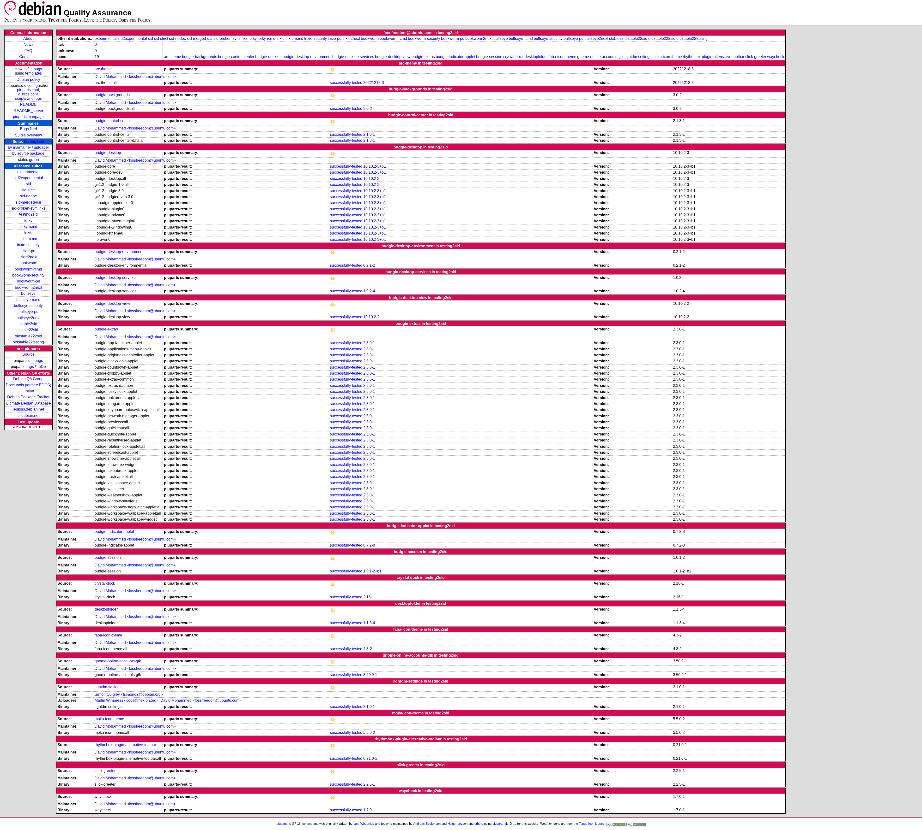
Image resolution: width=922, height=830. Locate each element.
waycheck (775, 57)
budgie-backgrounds (199, 57)
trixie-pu (28, 251)
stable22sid (28, 330)
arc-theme (172, 57)
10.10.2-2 (371, 317)
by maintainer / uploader (28, 147)
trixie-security (28, 245)
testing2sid (34, 142)
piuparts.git (500, 823)
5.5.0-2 (369, 732)
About (28, 38)
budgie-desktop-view (393, 57)
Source (28, 354)
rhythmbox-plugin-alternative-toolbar (713, 57)
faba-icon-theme (562, 57)
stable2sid (28, 324)
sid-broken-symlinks (28, 208)
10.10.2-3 (371, 179)
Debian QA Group (28, 379)
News (28, 44)
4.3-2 (367, 649)
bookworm (28, 263)
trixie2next (28, 257)
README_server (28, 111)
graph (34, 160)
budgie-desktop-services (353, 57)
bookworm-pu (28, 281)
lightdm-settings (638, 57)
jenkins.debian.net (28, 409)
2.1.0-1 (369, 707)
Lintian (28, 391)
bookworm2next (28, 287)
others (478, 823)
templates (33, 73)
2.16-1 (368, 597)
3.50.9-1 (370, 675)
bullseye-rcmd (28, 300)
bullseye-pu (28, 312)
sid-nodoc (28, 196)
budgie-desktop (268, 57)
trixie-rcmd (28, 239)
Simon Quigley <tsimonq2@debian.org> (129, 694)
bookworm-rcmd (28, 269)
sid (28, 184)
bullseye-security (28, 306)
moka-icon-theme (667, 57)
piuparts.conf (28, 90)
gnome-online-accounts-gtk (600, 57)
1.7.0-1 (369, 810)
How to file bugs (28, 69)
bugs (39, 361)
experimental (28, 172)
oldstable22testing (28, 342)
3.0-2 (367, 108)
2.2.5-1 (369, 784)
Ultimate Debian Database (28, 403)
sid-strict (28, 190)
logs (38, 98)
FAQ (28, 51)
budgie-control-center (236, 57)
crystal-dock (513, 57)
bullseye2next (28, 318)
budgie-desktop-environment (307, 57)
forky (28, 220)
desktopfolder (536, 57)
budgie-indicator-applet (455, 57)
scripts (20, 98)
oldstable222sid (28, 336)
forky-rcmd (28, 226)
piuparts (282, 823)
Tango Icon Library (591, 823)
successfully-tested (346, 83)
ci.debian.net (28, 415)
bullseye (28, 293)
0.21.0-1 (370, 758)
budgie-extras (423, 57)
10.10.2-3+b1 (374, 166)
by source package (28, 153)
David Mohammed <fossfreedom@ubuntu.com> (135, 77)
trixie (28, 232)
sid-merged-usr (28, 202)
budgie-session (489, 57)
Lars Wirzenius (363, 823)
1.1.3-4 (369, 623)
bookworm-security (28, 275)
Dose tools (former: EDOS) (28, 385)
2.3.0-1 (369, 343)
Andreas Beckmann (427, 823)
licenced (306, 823)
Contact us (28, 57)
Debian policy (28, 79)
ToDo (41, 367)
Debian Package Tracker (28, 397)
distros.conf (28, 94)
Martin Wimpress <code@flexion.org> (126, 700)
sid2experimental (28, 178)
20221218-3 (373, 83)
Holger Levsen (457, 823)
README (28, 104)
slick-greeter (755, 57)
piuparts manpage (28, 117)
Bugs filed (28, 129)
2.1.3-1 (369, 134)
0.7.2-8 (369, 545)
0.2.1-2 (369, 265)
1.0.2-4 (369, 291)
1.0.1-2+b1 (372, 571)
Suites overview (28, 135)
